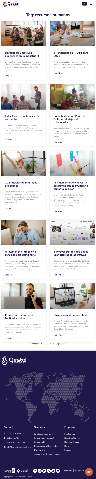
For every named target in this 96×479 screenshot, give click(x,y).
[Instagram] (40, 471)
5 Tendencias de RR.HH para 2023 (71, 54)
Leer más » (9, 76)
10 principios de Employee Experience (21, 184)
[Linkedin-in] (44, 471)
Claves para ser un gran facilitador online (19, 316)
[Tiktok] (53, 471)
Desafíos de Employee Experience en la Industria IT (22, 54)
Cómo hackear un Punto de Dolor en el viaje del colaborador (70, 119)
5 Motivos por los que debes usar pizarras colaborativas (71, 253)
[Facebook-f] (35, 471)
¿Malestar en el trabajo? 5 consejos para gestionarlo (20, 253)
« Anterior (34, 343)
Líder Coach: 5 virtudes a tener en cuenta (23, 117)
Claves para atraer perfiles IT (71, 315)
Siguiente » (61, 343)
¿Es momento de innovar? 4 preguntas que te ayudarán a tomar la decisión (71, 186)
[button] (91, 4)
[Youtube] (58, 471)
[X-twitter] (49, 471)
